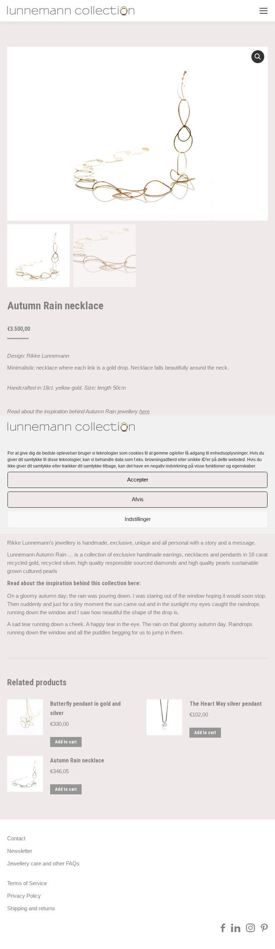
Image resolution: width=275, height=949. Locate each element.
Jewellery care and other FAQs (43, 863)
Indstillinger (138, 519)
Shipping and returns (31, 908)
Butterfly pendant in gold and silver (85, 708)
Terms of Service (27, 883)
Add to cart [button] (66, 741)
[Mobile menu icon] (263, 10)
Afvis (138, 499)
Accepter (137, 479)
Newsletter (19, 851)
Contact (16, 838)
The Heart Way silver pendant (225, 703)
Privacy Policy (24, 896)
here (144, 411)
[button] (257, 56)
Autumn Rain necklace (77, 760)
